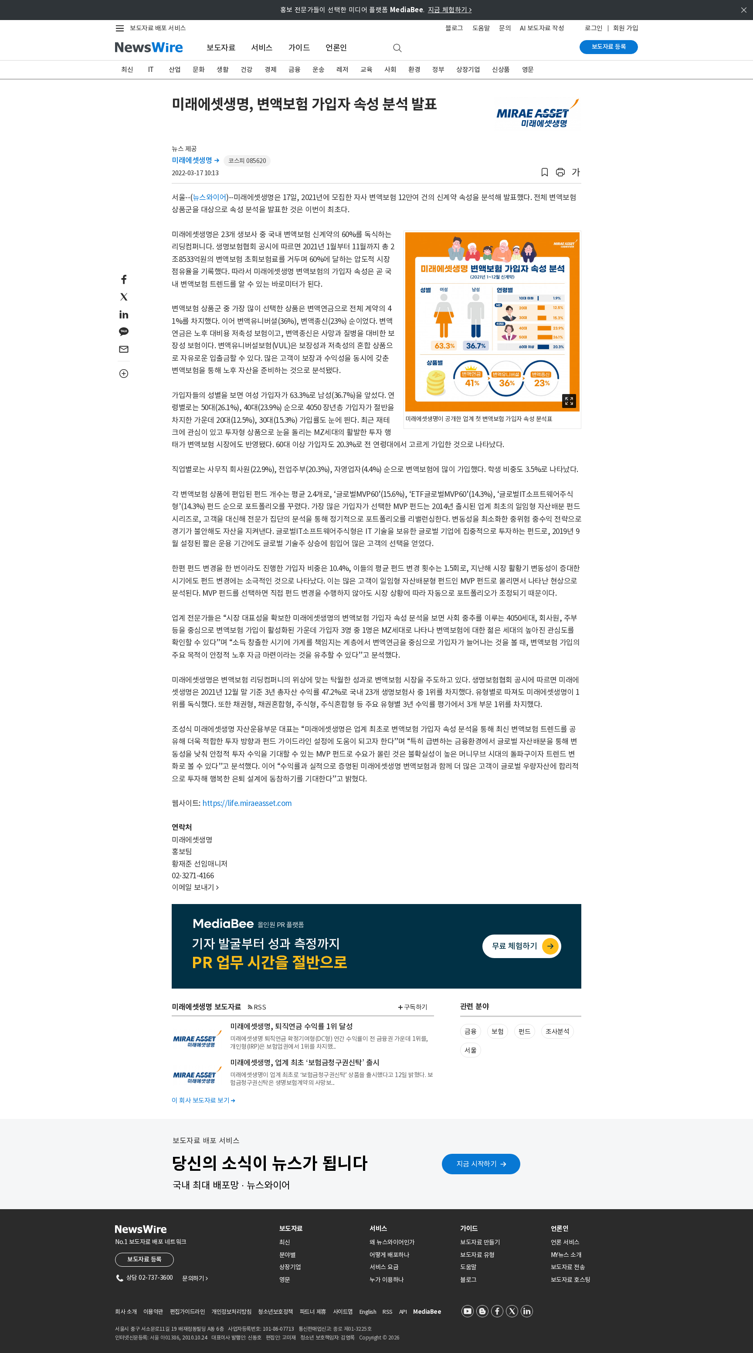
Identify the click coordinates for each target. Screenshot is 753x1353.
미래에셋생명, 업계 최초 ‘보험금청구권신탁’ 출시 (305, 1062)
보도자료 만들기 (480, 1242)
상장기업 (468, 69)
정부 (438, 69)
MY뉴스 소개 (566, 1255)
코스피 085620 (247, 161)
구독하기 (415, 1007)
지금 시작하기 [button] (477, 1163)
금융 (294, 69)
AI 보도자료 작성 (542, 28)
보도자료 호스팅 (570, 1280)
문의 (505, 28)
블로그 (454, 28)
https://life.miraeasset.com (247, 803)
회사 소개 (126, 1312)
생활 (222, 69)
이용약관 (153, 1312)
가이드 (299, 48)
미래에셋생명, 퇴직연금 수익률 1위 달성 (291, 1026)
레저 (342, 69)
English (368, 1312)
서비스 (262, 48)
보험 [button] (497, 1031)
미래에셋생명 (195, 160)
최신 (127, 69)
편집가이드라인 (187, 1312)
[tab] (321, 1228)
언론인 (336, 48)
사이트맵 (343, 1312)
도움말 (481, 28)
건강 (246, 69)
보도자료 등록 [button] (144, 1259)
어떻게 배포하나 (389, 1255)
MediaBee (427, 1312)
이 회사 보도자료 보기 (203, 1100)
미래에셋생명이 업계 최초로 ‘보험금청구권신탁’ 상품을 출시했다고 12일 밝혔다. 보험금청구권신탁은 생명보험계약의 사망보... (331, 1079)
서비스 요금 (384, 1267)
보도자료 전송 (568, 1267)
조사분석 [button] (557, 1031)
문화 (198, 69)
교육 (366, 69)
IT (151, 69)
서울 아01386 (165, 1337)
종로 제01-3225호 (352, 1329)
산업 (174, 69)
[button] (544, 172)
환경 (414, 69)
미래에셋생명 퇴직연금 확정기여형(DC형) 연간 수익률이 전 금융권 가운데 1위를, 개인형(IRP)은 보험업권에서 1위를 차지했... (329, 1042)
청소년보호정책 (275, 1312)
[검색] (397, 48)
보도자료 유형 (477, 1255)
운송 (318, 69)
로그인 (594, 28)
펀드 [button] (524, 1031)
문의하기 (194, 1278)
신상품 (501, 69)
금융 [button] (470, 1031)
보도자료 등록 (609, 47)
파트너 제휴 (313, 1312)
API (403, 1312)
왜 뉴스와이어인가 (392, 1242)
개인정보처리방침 (231, 1312)
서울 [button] (470, 1050)
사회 (390, 69)
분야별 (287, 1255)
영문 (528, 69)
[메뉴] (121, 28)
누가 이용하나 (387, 1280)
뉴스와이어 (210, 197)
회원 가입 (625, 28)
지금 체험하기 (450, 10)
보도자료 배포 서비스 (158, 28)
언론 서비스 (565, 1242)
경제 (270, 69)
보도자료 (221, 48)
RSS (260, 1007)
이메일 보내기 (195, 887)
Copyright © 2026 (379, 1337)
